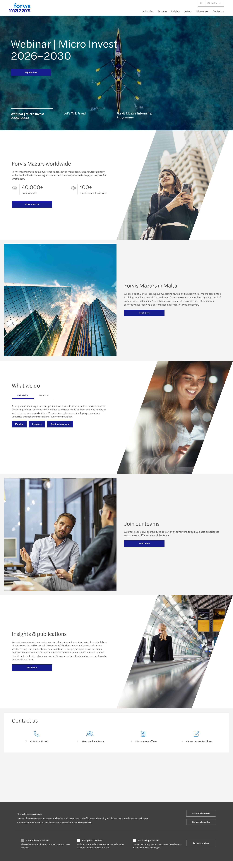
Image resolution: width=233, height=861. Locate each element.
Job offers (102, 792)
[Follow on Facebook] (132, 764)
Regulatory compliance (48, 436)
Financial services (19, 783)
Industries (148, 11)
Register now (31, 72)
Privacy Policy (84, 822)
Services (162, 11)
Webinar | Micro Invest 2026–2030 (64, 49)
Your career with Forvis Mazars (110, 789)
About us (144, 798)
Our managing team (149, 795)
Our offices (188, 786)
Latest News (60, 783)
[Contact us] (36, 737)
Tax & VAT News (61, 789)
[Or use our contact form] (196, 737)
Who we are (202, 11)
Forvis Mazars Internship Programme (113, 783)
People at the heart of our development (114, 786)
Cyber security (22, 444)
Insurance (37, 424)
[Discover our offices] (143, 737)
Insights (175, 11)
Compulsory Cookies (37, 840)
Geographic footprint (149, 801)
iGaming (19, 424)
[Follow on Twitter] (119, 764)
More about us (32, 204)
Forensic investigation (79, 436)
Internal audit (21, 436)
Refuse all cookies (201, 821)
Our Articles (60, 799)
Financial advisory (19, 799)
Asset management (60, 424)
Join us (188, 11)
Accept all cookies (201, 813)
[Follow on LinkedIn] (113, 764)
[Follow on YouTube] (138, 764)
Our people (188, 789)
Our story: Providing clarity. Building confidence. (156, 787)
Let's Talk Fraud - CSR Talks (152, 783)
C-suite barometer (62, 792)
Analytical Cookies (92, 840)
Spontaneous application (108, 799)
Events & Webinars (62, 796)
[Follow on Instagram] (126, 764)
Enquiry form (189, 783)
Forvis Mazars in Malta (150, 792)
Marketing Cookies (148, 840)
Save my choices (201, 842)
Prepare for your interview (109, 796)
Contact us (218, 11)
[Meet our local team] (90, 737)
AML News (59, 786)
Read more (144, 312)
